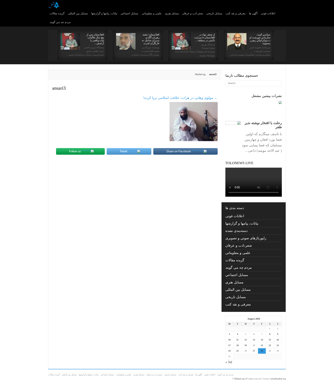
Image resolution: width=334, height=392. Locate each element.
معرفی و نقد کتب (236, 13)
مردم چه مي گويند (60, 22)
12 (246, 340)
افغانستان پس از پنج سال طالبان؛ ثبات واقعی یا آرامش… (95, 39)
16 (278, 340)
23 (278, 345)
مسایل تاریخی (214, 13)
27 (254, 351)
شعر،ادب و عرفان (192, 13)
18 (237, 345)
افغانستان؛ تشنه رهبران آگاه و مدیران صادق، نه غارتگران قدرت (150, 39)
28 (262, 351)
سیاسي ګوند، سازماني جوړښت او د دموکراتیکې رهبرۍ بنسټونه (260, 39)
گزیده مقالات (57, 13)
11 (237, 340)
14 (262, 340)
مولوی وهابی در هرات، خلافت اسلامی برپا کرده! (180, 98)
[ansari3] (194, 140)
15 (270, 340)
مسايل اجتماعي (129, 13)
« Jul (228, 362)
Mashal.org (200, 74)
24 (229, 351)
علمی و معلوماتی (152, 13)
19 (246, 345)
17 (229, 345)
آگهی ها (253, 13)
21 (262, 345)
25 (237, 351)
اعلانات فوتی (268, 13)
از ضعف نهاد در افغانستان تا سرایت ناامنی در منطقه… (204, 37)
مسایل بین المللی (78, 13)
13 (254, 340)
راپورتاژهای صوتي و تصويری (245, 238)
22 (270, 345)
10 (229, 340)
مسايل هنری (172, 13)
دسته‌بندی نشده (236, 231)
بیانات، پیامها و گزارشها (104, 13)
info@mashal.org (278, 378)
